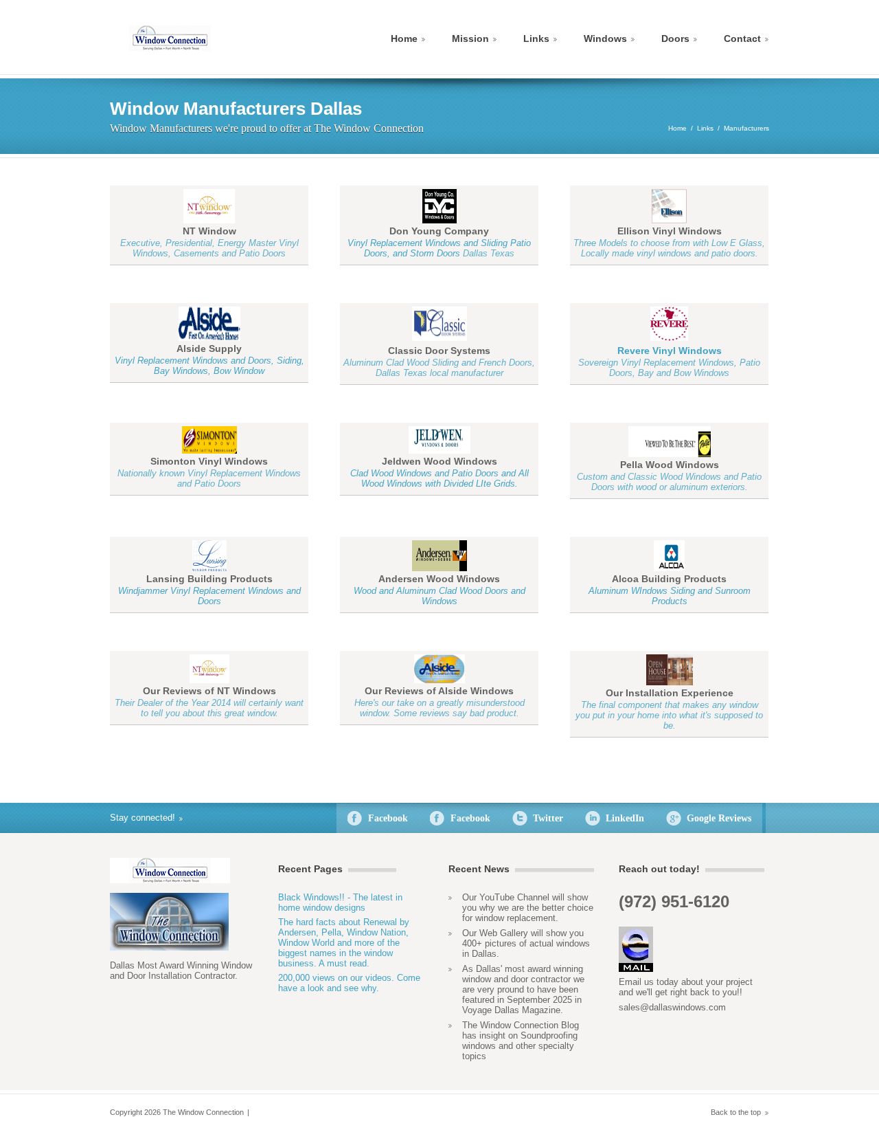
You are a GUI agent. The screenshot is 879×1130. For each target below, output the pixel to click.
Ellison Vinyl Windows (669, 230)
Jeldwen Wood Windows (439, 461)
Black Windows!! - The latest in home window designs (340, 902)
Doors (675, 38)
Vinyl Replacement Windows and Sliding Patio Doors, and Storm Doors (439, 248)
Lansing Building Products (209, 578)
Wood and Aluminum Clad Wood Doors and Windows (439, 596)
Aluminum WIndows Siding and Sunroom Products (670, 596)
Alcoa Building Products (669, 578)
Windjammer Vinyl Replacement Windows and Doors (209, 596)
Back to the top (736, 1112)
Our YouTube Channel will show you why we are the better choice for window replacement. (527, 907)
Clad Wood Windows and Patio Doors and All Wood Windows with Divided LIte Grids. (439, 478)
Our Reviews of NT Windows (209, 690)
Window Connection (170, 38)
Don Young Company (439, 230)
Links (536, 38)
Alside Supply (209, 348)
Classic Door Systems (439, 350)
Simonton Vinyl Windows (209, 461)
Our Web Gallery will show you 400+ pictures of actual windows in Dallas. (526, 943)
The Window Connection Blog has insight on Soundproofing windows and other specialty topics (520, 1040)
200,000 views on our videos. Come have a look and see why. (349, 983)
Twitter (548, 818)
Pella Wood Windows (669, 464)
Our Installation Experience (669, 692)
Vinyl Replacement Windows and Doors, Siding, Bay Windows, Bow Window (209, 365)
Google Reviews (719, 818)
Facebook (388, 818)
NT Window (209, 230)
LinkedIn (625, 818)
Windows (605, 38)
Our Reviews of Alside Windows (439, 690)
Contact (742, 38)
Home (404, 38)
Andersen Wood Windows (439, 578)
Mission (470, 38)
